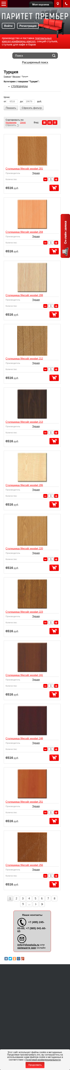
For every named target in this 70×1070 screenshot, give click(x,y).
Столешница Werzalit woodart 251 (24, 801)
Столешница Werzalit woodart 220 (24, 548)
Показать (11, 108)
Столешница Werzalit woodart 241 (24, 675)
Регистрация (28, 25)
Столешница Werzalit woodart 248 (24, 738)
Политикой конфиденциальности (43, 1059)
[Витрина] (49, 122)
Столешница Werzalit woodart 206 (24, 485)
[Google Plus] (22, 958)
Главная (7, 76)
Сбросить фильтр (32, 108)
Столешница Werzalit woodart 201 (24, 168)
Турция (36, 173)
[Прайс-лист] (54, 122)
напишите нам (26, 947)
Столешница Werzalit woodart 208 (24, 295)
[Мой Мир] (18, 958)
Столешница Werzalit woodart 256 (24, 865)
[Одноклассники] (14, 958)
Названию (11, 122)
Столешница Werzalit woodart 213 (24, 421)
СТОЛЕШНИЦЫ (19, 86)
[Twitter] (10, 958)
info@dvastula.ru (28, 944)
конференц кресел (23, 41)
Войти (8, 25)
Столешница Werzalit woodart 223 (24, 611)
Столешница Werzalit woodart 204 (24, 232)
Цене (23, 122)
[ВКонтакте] (6, 958)
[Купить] (54, 188)
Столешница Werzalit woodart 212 (24, 358)
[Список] (44, 122)
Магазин (16, 76)
